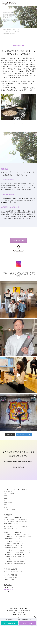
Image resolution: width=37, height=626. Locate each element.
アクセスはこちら (18, 240)
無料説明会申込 (27, 623)
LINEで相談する (8, 623)
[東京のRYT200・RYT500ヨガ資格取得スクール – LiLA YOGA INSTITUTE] (9, 3)
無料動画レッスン (9, 589)
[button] (18, 467)
